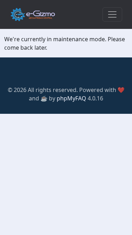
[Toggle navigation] (112, 14)
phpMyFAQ (71, 98)
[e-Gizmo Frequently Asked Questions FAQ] (33, 14)
